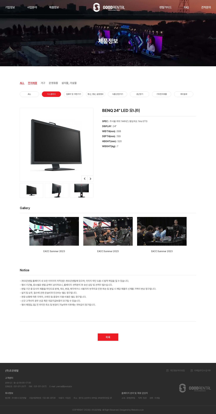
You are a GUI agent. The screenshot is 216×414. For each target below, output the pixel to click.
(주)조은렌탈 (12, 370)
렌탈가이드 (165, 7)
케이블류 (183, 94)
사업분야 (32, 7)
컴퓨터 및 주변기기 (73, 94)
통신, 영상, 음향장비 (95, 94)
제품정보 (54, 7)
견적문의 (206, 7)
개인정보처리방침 (177, 370)
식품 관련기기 (117, 94)
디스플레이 (51, 94)
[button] (84, 179)
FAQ (186, 7)
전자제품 (32, 83)
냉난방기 (139, 94)
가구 (43, 83)
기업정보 (10, 7)
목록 (108, 337)
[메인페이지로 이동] (195, 388)
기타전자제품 (161, 94)
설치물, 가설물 (69, 83)
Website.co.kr (137, 410)
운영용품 (53, 83)
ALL (22, 83)
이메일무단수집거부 (202, 370)
